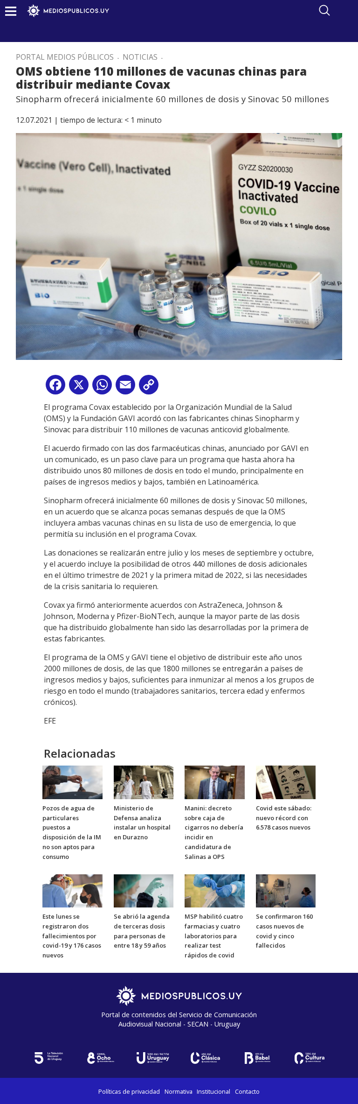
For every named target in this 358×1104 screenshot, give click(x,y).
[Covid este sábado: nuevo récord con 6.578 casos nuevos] (286, 781)
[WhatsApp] (102, 388)
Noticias (140, 57)
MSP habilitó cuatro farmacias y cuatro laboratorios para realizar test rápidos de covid (214, 935)
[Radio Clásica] (205, 1058)
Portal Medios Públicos (65, 57)
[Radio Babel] (257, 1058)
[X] (78, 388)
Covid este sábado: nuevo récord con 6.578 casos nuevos (283, 818)
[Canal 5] (48, 1058)
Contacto (247, 1091)
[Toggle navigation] (10, 11)
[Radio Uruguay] (153, 1058)
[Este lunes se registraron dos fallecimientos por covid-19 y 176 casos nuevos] (72, 890)
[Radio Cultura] (309, 1058)
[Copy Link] (148, 388)
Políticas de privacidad (129, 1091)
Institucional (213, 1091)
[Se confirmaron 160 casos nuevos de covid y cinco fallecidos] (286, 890)
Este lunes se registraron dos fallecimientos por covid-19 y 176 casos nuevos (71, 935)
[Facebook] (55, 388)
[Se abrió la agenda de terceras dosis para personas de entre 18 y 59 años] (144, 890)
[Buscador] (324, 10)
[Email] (125, 388)
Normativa (179, 1091)
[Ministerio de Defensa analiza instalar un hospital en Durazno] (144, 781)
